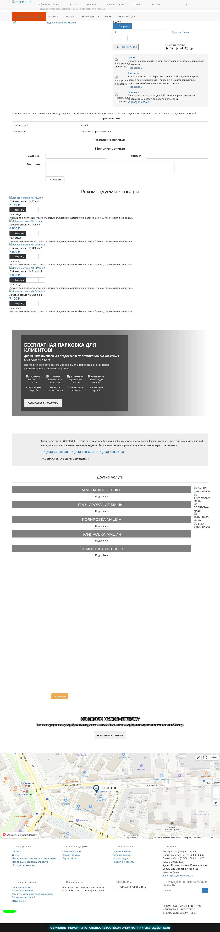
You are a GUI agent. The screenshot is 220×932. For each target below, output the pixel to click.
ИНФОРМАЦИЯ (126, 16)
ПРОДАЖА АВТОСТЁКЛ (28, 16)
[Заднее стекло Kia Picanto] (59, 22)
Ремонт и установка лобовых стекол (32, 893)
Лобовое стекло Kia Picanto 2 (25, 271)
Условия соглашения (24, 865)
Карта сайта (69, 858)
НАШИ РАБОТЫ (91, 16)
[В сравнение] (124, 38)
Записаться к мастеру (43, 403)
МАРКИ (70, 16)
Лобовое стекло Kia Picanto (24, 201)
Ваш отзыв (33, 164)
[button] (186, 4)
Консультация (127, 46)
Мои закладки (120, 858)
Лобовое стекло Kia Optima (24, 224)
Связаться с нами (72, 851)
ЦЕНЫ (108, 16)
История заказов (122, 854)
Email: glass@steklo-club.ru (178, 875)
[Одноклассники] (177, 48)
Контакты (154, 4)
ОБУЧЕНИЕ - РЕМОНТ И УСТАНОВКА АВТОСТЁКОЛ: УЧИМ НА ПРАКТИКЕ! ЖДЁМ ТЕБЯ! (110, 928)
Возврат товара (71, 854)
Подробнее (101, 496)
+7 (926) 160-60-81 (82, 452)
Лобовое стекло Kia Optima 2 (25, 248)
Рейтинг (136, 155)
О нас (73, 4)
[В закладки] (116, 38)
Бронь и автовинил (22, 890)
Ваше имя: (34, 155)
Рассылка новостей (123, 861)
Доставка (90, 4)
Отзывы (16, 851)
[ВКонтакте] (172, 48)
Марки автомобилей (23, 897)
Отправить (56, 179)
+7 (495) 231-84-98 (54, 452)
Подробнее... (135, 67)
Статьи (136, 4)
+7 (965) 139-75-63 (138, 102)
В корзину (124, 26)
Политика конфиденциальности (30, 861)
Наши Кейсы (19, 900)
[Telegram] (181, 48)
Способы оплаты (114, 4)
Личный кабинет (122, 851)
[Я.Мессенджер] (167, 48)
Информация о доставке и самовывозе (34, 858)
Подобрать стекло (110, 735)
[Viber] (186, 48)
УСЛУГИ (54, 16)
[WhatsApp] (191, 48)
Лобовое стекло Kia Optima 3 (25, 294)
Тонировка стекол (22, 887)
